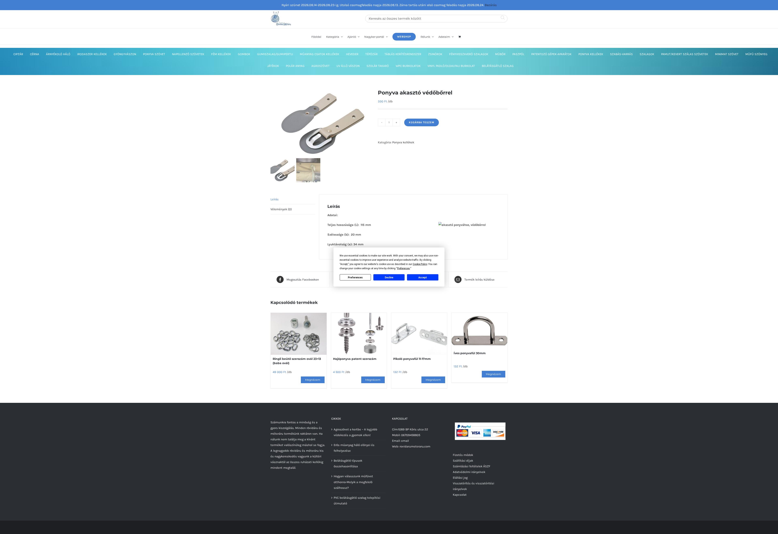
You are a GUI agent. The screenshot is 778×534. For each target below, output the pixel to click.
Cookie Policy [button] (420, 264)
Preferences (355, 277)
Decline (389, 277)
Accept (422, 277)
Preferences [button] (403, 268)
